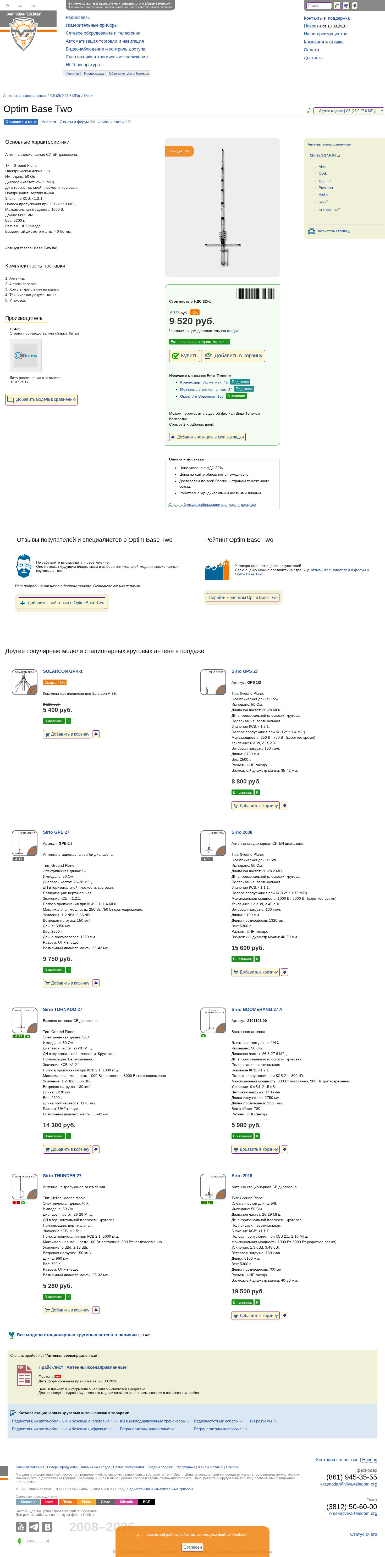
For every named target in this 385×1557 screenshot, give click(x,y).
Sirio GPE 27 (56, 832)
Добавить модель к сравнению (46, 399)
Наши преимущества (325, 33)
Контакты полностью (337, 1459)
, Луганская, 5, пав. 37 (206, 389)
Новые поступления (129, 1467)
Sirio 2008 (242, 832)
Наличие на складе (95, 1467)
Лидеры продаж (160, 1467)
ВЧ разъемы (261, 1421)
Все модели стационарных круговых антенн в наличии (76, 1334)
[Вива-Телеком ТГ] (35, 1526)
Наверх (369, 1459)
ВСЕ (146, 1502)
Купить (189, 355)
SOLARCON (328, 210)
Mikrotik (126, 1502)
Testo (67, 1502)
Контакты (313, 18)
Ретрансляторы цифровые (218, 1429)
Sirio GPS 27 (245, 671)
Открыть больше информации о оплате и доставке (212, 504)
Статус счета (363, 1534)
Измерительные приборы (92, 25)
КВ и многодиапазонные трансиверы (153, 1421)
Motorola (28, 1502)
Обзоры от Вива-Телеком (129, 73)
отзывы (336, 42)
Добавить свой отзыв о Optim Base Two (66, 602)
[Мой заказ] (346, 5)
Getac (105, 1502)
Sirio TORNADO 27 (62, 1009)
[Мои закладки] (355, 5)
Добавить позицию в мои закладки (209, 437)
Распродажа (94, 73)
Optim (88, 96)
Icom (49, 1502)
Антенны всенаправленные (24, 96)
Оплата (311, 49)
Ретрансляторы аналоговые (145, 1429)
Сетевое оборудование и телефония (103, 33)
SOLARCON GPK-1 (62, 671)
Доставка (313, 57)
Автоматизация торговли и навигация (105, 41)
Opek (323, 173)
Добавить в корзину (237, 355)
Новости (312, 26)
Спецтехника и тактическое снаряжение (107, 56)
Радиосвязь (78, 17)
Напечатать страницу (333, 231)
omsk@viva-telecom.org (353, 1513)
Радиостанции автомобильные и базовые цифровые (59, 1429)
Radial (323, 194)
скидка (232, 331)
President (326, 188)
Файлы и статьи (111, 122)
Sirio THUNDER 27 (62, 1175)
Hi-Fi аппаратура (83, 64)
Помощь (232, 1467)
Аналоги (49, 122)
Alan (322, 167)
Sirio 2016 (242, 1175)
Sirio (322, 202)
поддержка (339, 18)
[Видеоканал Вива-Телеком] (22, 1526)
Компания (314, 42)
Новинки (72, 73)
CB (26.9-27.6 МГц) (65, 96)
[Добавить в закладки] (96, 734)
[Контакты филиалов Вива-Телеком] (337, 6)
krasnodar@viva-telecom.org (348, 1484)
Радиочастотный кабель (216, 1421)
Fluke (86, 1502)
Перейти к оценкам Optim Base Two (243, 597)
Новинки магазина (30, 1467)
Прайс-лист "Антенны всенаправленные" (83, 1367)
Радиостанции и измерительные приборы (160, 1489)
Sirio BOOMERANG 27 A (257, 1009)
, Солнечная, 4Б (204, 382)
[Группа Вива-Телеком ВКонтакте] (48, 1526)
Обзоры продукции (62, 1467)
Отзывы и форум (74, 122)
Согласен (192, 1547)
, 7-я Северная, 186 (202, 396)
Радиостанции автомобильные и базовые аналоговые (60, 1421)
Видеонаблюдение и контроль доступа (105, 49)
